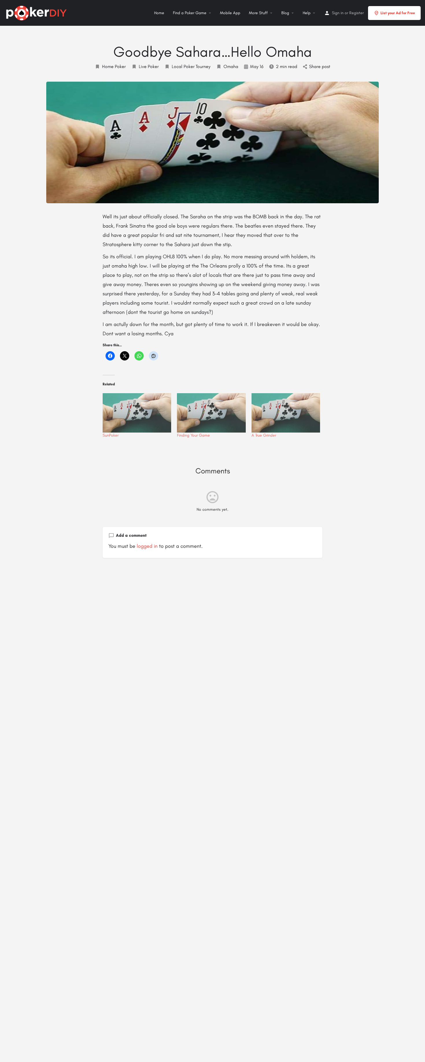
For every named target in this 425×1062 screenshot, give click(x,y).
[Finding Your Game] (211, 413)
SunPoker (111, 435)
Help (307, 12)
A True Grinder (264, 435)
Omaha (230, 66)
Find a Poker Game (189, 12)
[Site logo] (37, 12)
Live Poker (149, 66)
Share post (319, 66)
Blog (285, 12)
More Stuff (258, 12)
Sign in (337, 12)
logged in (147, 546)
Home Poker (114, 66)
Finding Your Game (193, 435)
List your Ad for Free (397, 13)
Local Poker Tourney (191, 66)
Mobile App (230, 12)
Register (356, 12)
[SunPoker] (137, 413)
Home (159, 12)
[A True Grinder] (286, 413)
